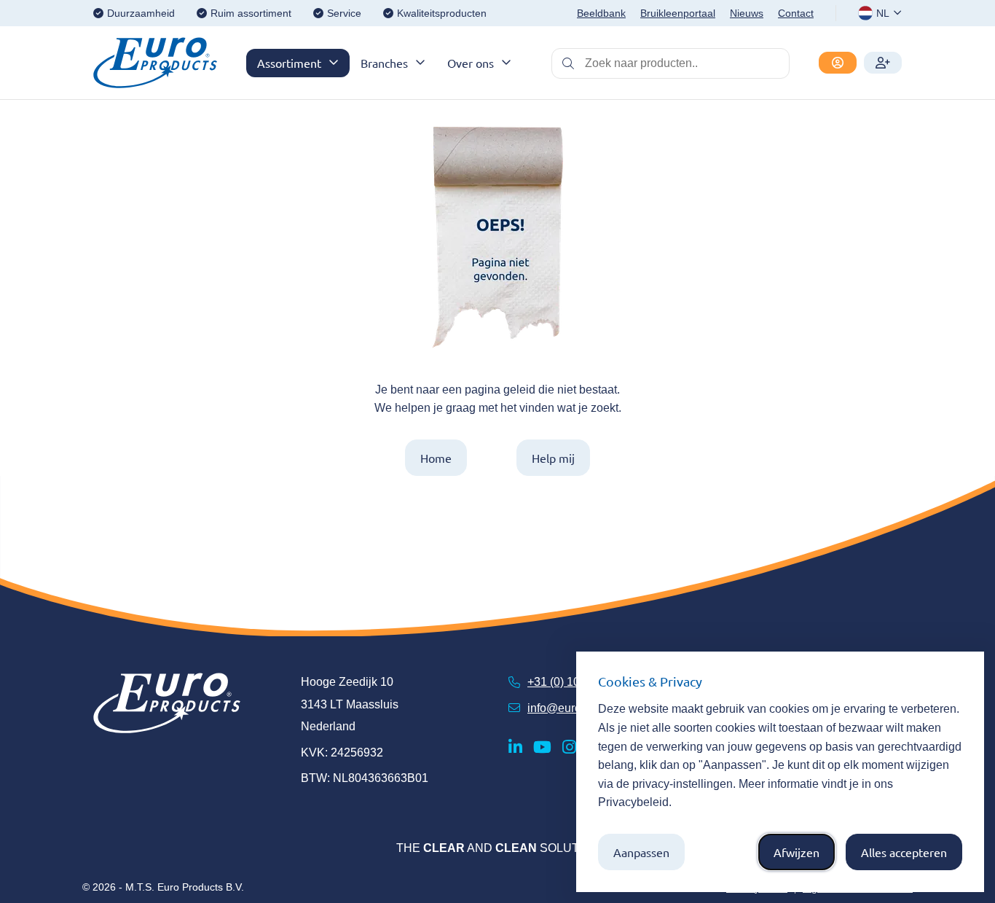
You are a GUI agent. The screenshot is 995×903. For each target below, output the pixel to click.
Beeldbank (601, 13)
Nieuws (746, 13)
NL (882, 13)
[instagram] (569, 747)
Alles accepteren (904, 852)
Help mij (553, 457)
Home (436, 457)
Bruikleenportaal (677, 13)
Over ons (470, 62)
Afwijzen (796, 852)
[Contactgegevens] (883, 63)
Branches (384, 62)
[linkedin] (515, 747)
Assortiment (289, 62)
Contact (796, 13)
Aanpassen (641, 852)
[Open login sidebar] (838, 63)
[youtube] (542, 747)
